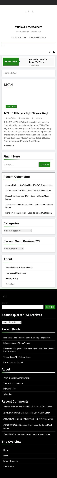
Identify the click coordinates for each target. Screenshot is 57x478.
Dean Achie (11, 118)
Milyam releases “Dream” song (16, 343)
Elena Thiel (10, 213)
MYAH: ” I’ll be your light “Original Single (26, 113)
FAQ (5, 296)
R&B (14, 106)
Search (5, 303)
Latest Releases (10, 461)
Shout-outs (8, 466)
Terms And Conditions (16, 273)
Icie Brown (10, 190)
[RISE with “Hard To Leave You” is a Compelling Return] (23, 62)
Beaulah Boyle (11, 196)
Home (6, 73)
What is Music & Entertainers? (19, 267)
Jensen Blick (10, 185)
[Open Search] (49, 52)
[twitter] (28, 11)
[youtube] (32, 11)
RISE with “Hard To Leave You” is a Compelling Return (38, 60)
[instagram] (26, 11)
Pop (8, 106)
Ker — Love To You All (13, 362)
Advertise (10, 284)
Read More (9, 145)
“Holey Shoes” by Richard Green (17, 357)
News (5, 456)
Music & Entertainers (28, 27)
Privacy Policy (12, 278)
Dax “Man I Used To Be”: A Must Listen (36, 185)
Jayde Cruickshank (13, 204)
